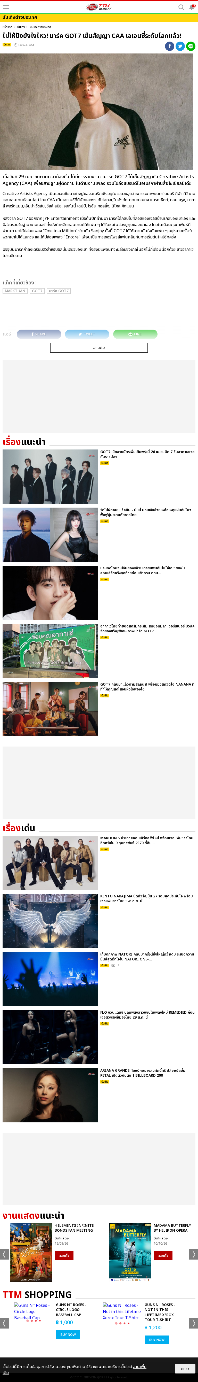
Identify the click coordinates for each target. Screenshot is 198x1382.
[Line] (190, 46)
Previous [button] (4, 1254)
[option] (49, 1252)
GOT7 (37, 291)
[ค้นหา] (181, 7)
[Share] (169, 46)
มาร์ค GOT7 (59, 291)
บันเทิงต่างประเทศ (40, 27)
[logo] (99, 7)
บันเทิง (21, 27)
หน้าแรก (7, 27)
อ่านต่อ (99, 348)
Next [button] (193, 1254)
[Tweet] (180, 46)
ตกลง (185, 1369)
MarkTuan (15, 291)
